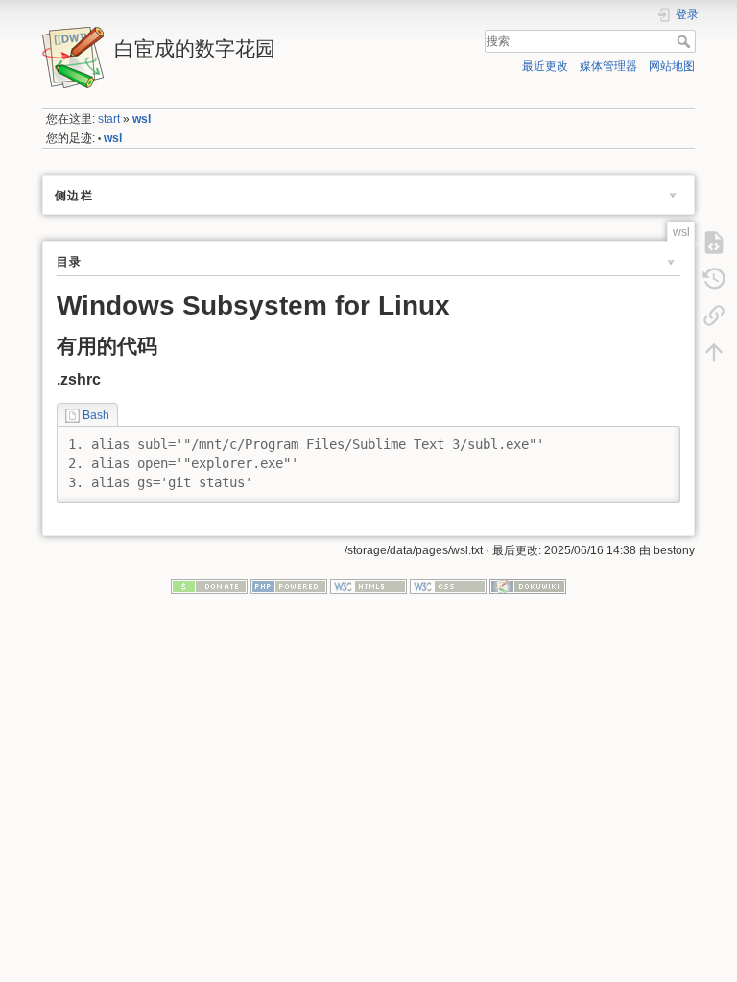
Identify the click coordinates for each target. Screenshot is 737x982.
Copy (653, 440)
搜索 (686, 41)
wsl (141, 119)
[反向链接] (714, 314)
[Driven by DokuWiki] (527, 585)
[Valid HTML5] (368, 585)
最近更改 (545, 66)
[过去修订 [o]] (714, 278)
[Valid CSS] (448, 585)
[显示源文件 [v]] (714, 241)
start (109, 119)
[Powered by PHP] (288, 585)
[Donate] (209, 585)
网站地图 (672, 66)
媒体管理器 (608, 66)
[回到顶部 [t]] (714, 351)
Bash (95, 415)
